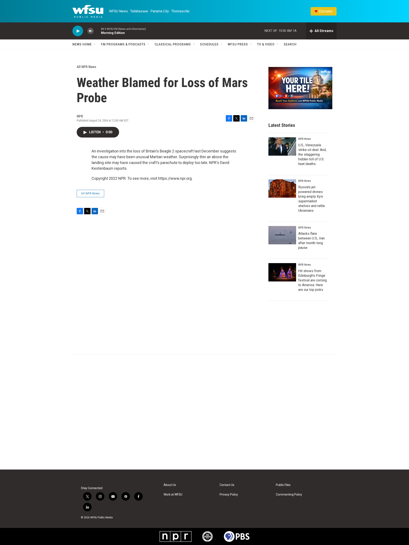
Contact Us (227, 485)
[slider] (97, 31)
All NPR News (86, 67)
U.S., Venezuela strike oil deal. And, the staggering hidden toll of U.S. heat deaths (312, 154)
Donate (325, 11)
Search (290, 44)
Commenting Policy (289, 494)
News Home (82, 44)
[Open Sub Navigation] (95, 44)
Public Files (283, 485)
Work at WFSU (173, 494)
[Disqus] (204, 412)
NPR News (304, 139)
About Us (170, 485)
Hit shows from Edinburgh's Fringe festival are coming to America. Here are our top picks (312, 280)
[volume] (90, 31)
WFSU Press (238, 44)
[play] (77, 31)
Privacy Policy (229, 494)
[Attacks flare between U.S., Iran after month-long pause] (282, 235)
